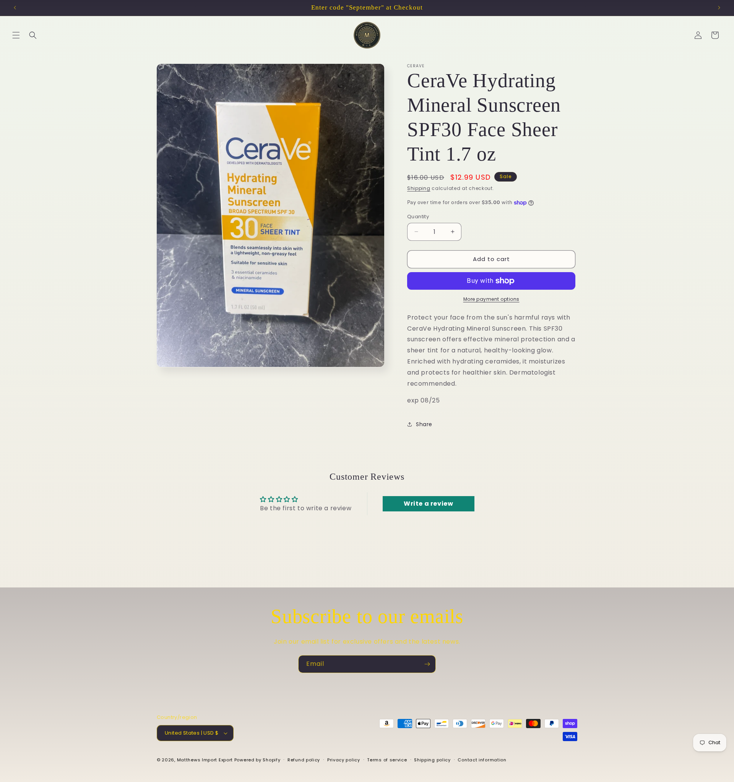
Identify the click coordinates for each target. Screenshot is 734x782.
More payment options (491, 299)
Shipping (418, 188)
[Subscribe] (427, 664)
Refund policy (303, 759)
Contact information (482, 759)
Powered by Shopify (257, 760)
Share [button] (424, 424)
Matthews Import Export (205, 760)
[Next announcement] (719, 7)
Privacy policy (343, 759)
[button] (16, 35)
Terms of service (387, 759)
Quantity (418, 216)
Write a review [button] (428, 504)
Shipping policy (432, 759)
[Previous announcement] (14, 7)
